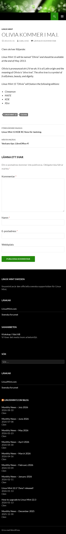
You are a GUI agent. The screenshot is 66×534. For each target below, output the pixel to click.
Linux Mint (7, 29)
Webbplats (8, 244)
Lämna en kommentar (45, 41)
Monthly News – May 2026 (15, 430)
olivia (24, 115)
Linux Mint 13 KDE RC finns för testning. (22, 130)
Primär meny (62, 16)
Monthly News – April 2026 (15, 442)
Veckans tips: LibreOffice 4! (15, 141)
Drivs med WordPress (11, 530)
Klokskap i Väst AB (11, 334)
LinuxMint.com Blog (16, 400)
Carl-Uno (24, 41)
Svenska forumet (10, 314)
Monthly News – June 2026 (15, 418)
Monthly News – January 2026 (17, 476)
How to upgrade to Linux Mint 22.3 (19, 499)
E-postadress (10, 231)
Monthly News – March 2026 (16, 453)
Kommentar (9, 176)
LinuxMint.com (9, 308)
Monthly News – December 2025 (18, 511)
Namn (6, 217)
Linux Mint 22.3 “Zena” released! (18, 488)
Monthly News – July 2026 (15, 407)
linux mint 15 (10, 115)
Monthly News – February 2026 (17, 465)
